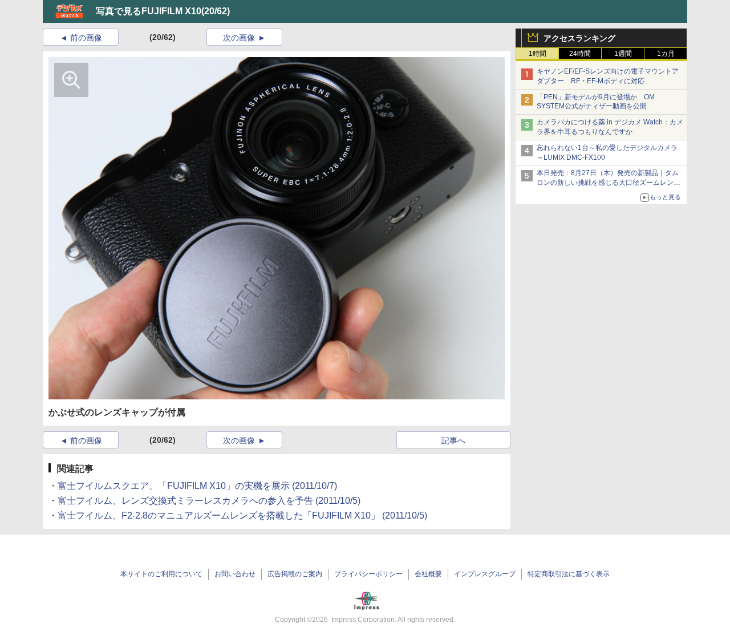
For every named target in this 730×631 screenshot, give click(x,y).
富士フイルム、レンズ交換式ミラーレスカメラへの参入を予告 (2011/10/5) (209, 500)
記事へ (453, 440)
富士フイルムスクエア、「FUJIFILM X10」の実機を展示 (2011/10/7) (197, 486)
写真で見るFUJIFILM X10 (148, 11)
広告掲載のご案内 (294, 574)
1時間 (537, 54)
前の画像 (86, 37)
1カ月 (666, 54)
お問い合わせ (235, 574)
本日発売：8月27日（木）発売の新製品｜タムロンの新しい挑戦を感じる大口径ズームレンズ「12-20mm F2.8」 (608, 182)
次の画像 (239, 37)
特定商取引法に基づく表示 (569, 574)
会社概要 (428, 574)
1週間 (623, 54)
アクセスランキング (579, 38)
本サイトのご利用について (161, 574)
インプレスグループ (485, 574)
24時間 (580, 54)
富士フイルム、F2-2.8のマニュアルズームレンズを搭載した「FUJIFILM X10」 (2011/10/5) (242, 515)
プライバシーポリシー (368, 574)
